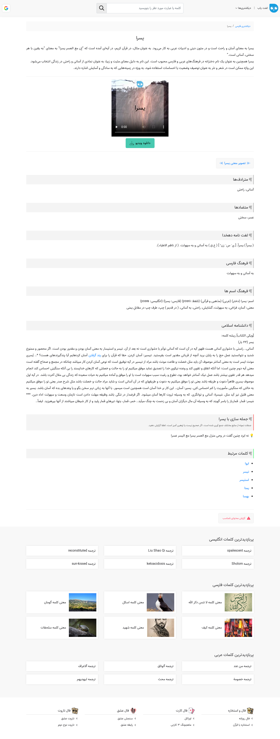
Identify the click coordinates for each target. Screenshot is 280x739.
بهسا (246, 496)
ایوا (247, 463)
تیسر (246, 471)
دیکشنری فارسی (242, 26)
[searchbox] (140, 8)
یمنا (246, 488)
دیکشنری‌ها (244, 8)
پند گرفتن (95, 355)
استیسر (244, 480)
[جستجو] (102, 8)
